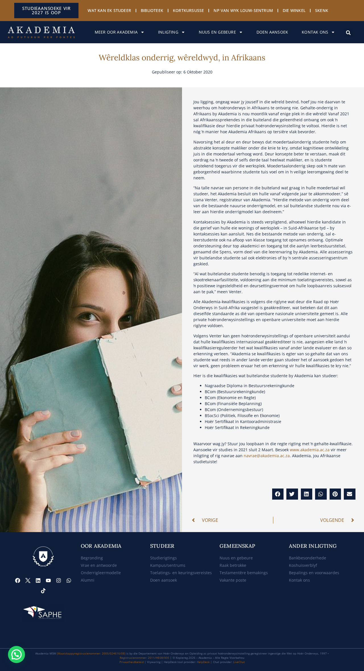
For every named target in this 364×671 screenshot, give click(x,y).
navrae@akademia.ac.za (267, 455)
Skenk (321, 10)
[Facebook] (18, 580)
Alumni (87, 580)
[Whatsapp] (69, 580)
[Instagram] (58, 580)
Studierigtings (163, 558)
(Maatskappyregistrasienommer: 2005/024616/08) (91, 653)
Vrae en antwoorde (99, 565)
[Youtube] (48, 580)
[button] (348, 32)
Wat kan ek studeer (109, 10)
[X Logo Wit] (28, 580)
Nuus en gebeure (217, 32)
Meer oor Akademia (116, 32)
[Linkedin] (38, 580)
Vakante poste (233, 580)
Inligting (168, 32)
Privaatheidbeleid (131, 662)
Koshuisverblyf (303, 565)
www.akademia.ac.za (310, 449)
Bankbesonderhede (307, 558)
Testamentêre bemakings (244, 572)
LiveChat (239, 662)
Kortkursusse (188, 10)
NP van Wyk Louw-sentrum (243, 10)
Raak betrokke (233, 565)
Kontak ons (315, 32)
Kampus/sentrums (167, 565)
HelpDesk (203, 662)
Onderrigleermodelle (101, 572)
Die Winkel (294, 10)
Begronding (92, 558)
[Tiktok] (43, 591)
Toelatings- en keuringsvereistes (181, 572)
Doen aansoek (272, 32)
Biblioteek (152, 10)
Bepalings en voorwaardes (314, 572)
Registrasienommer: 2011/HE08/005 (144, 658)
